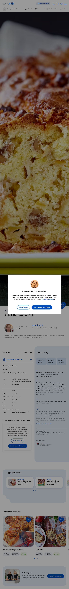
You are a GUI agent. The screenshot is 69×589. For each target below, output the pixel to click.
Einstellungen (23, 307)
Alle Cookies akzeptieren (42, 307)
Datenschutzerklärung (48, 299)
